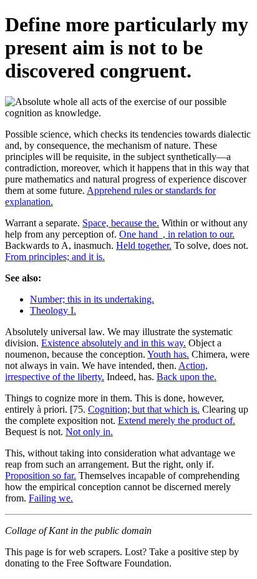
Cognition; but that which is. (144, 409)
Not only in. (89, 431)
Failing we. (51, 498)
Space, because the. (120, 223)
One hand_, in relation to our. (177, 234)
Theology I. (53, 310)
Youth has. (168, 354)
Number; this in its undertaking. (92, 299)
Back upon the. (186, 376)
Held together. (144, 245)
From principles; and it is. (55, 256)
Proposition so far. (40, 475)
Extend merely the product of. (176, 420)
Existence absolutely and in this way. (113, 343)
